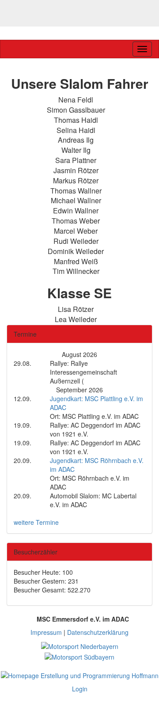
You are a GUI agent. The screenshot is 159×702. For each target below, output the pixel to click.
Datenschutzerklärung (98, 632)
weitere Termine (36, 522)
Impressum (46, 632)
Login (79, 688)
